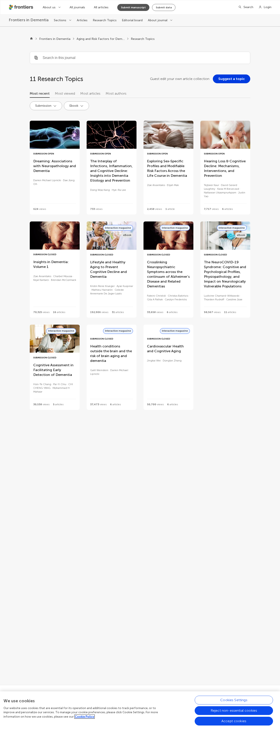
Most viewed (65, 93)
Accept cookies (233, 721)
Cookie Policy (84, 716)
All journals (77, 7)
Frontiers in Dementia (54, 39)
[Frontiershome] (21, 7)
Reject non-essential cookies (234, 710)
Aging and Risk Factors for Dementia (101, 39)
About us (49, 7)
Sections (60, 20)
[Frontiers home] (31, 39)
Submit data (164, 7)
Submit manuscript (133, 7)
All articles (101, 7)
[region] (140, 710)
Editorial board (132, 20)
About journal (158, 20)
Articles (82, 20)
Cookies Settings (233, 700)
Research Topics (105, 20)
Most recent (40, 93)
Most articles (90, 93)
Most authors (116, 93)
